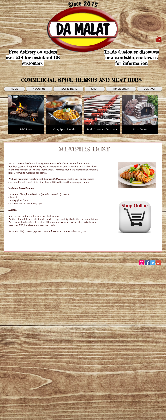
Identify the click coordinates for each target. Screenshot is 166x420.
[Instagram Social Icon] (141, 262)
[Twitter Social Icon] (152, 262)
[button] (159, 38)
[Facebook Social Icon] (147, 262)
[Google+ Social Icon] (158, 262)
